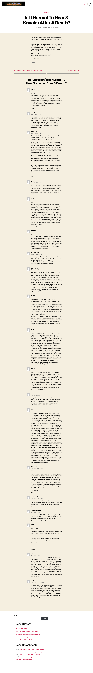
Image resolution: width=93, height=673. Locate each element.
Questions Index (64, 4)
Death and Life (46, 12)
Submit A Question (73, 4)
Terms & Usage (82, 4)
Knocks (33, 62)
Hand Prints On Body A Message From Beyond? (32, 649)
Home (58, 4)
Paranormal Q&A (22, 670)
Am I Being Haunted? (21, 628)
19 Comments (56, 27)
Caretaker (39, 27)
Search (15, 615)
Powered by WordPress (32, 670)
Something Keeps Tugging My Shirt (25, 637)
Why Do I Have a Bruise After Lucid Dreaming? (28, 634)
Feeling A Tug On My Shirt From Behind (30, 654)
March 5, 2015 (47, 27)
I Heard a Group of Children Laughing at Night (27, 631)
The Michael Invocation (29, 659)
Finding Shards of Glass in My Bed (24, 640)
